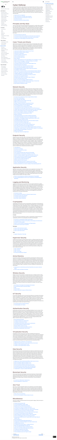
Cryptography (48, 10)
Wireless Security (48, 13)
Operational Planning (4, 71)
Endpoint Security (48, 6)
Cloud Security (3, 44)
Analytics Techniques (4, 68)
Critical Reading (3, 67)
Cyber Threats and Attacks (50, 4)
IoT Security (47, 14)
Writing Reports (3, 66)
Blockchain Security (49, 19)
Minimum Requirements (4, 13)
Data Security (48, 18)
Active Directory (48, 12)
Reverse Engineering (4, 57)
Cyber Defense (3, 45)
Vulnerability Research (4, 62)
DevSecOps (3, 47)
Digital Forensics (3, 48)
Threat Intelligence (4, 61)
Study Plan (2, 75)
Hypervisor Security (49, 11)
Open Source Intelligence (5, 53)
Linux (2, 30)
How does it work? (4, 12)
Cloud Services (3, 29)
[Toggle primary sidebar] (13, 2)
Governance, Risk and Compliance (4, 50)
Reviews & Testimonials (4, 16)
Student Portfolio (3, 17)
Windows (2, 34)
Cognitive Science (3, 24)
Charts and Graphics (4, 70)
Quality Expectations (4, 20)
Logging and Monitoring (49, 9)
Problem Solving (3, 72)
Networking (3, 33)
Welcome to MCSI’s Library (5, 8)
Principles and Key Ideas (49, 3)
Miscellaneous (48, 21)
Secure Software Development (5, 58)
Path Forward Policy (4, 25)
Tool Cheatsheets (3, 38)
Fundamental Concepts (4, 41)
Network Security (48, 5)
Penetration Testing (4, 54)
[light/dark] (43, 2)
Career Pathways (3, 43)
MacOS (2, 31)
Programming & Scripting (5, 35)
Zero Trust (47, 20)
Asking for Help (3, 21)
